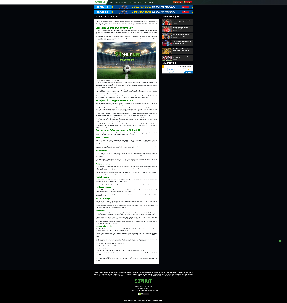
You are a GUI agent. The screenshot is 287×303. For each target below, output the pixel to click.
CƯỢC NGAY (188, 72)
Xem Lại (111, 2)
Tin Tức (144, 2)
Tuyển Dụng (150, 2)
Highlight (117, 2)
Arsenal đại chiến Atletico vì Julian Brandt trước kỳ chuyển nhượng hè (181, 49)
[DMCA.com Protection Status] (143, 293)
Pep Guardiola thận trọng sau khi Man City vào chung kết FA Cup (182, 42)
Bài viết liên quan (171, 16)
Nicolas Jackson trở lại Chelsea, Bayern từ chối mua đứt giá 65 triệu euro (182, 20)
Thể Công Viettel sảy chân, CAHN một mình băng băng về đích (182, 28)
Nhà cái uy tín (178, 2)
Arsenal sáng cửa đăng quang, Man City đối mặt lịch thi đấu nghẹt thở (182, 35)
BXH (135, 2)
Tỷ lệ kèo (131, 2)
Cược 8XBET (188, 2)
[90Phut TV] (100, 2)
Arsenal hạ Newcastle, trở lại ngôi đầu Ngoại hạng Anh (182, 56)
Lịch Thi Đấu (124, 2)
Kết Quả (139, 2)
